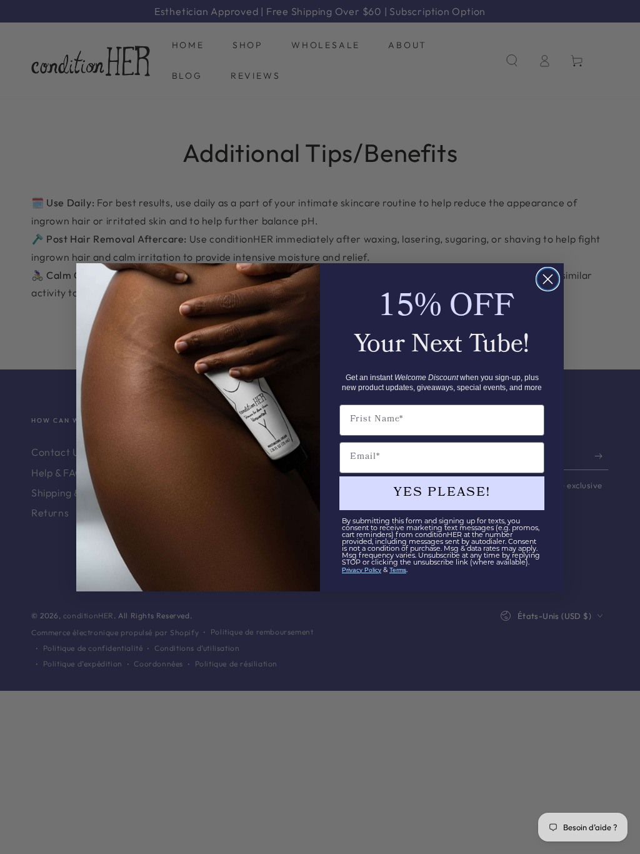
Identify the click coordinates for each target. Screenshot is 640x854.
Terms (397, 569)
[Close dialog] (548, 279)
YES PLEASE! (442, 493)
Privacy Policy (361, 569)
